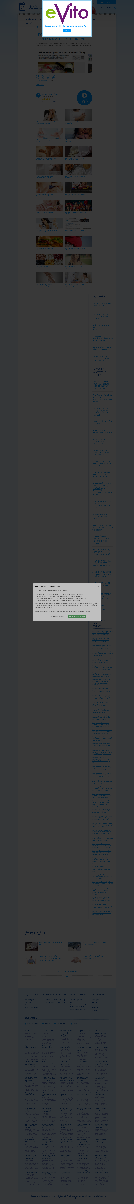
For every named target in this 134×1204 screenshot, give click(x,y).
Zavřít (67, 30)
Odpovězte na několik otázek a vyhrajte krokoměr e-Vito (66, 26)
